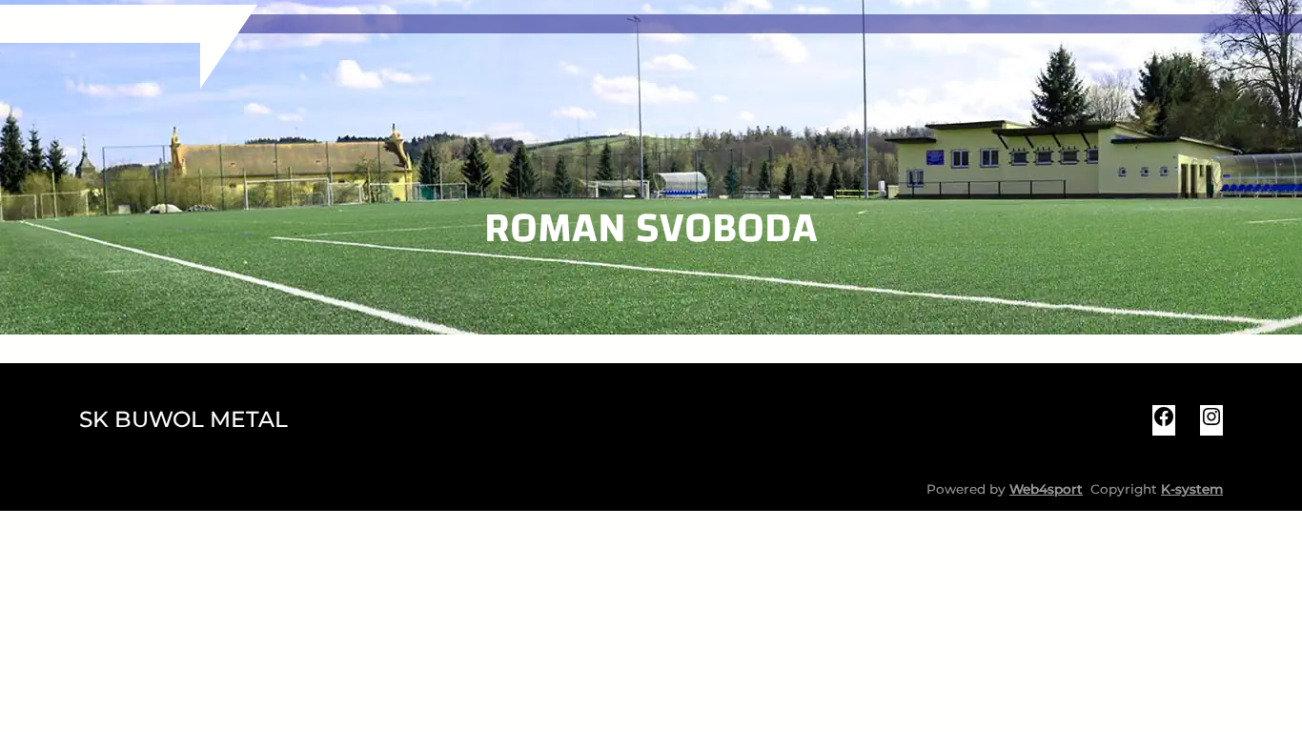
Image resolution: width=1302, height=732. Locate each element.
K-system (1192, 489)
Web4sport (1046, 489)
